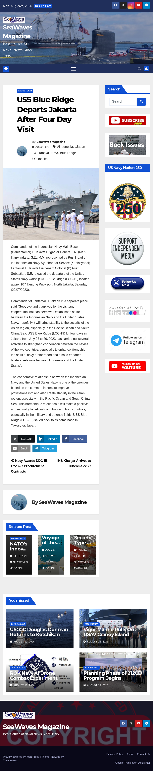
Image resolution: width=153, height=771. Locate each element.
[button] (139, 68)
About (130, 754)
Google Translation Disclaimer (132, 762)
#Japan (80, 146)
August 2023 (25, 91)
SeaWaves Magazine (50, 142)
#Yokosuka (40, 159)
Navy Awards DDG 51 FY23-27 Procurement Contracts (29, 466)
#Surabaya (41, 153)
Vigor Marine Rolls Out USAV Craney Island (109, 632)
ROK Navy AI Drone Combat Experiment (33, 675)
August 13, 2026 (24, 642)
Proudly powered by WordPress (21, 756)
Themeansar (10, 760)
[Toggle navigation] (73, 69)
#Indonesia (65, 146)
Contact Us (143, 754)
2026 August (18, 624)
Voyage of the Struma (50, 542)
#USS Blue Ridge (63, 153)
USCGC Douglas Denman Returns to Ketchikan (39, 632)
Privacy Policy (114, 754)
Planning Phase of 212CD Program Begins (112, 675)
